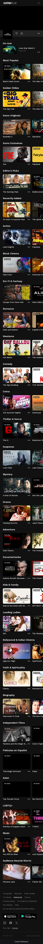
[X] (16, 923)
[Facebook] (10, 923)
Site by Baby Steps (33, 936)
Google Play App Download (28, 917)
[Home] (10, 3)
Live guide (7, 893)
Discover (18, 893)
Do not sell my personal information (19, 909)
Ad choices (8, 905)
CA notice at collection (27, 901)
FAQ (17, 905)
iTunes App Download (10, 917)
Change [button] (15, 928)
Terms (27, 897)
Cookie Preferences (21, 942)
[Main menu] (38, 3)
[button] (21, 50)
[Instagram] (4, 923)
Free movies (29, 893)
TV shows (7, 897)
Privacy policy (9, 901)
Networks (18, 897)
